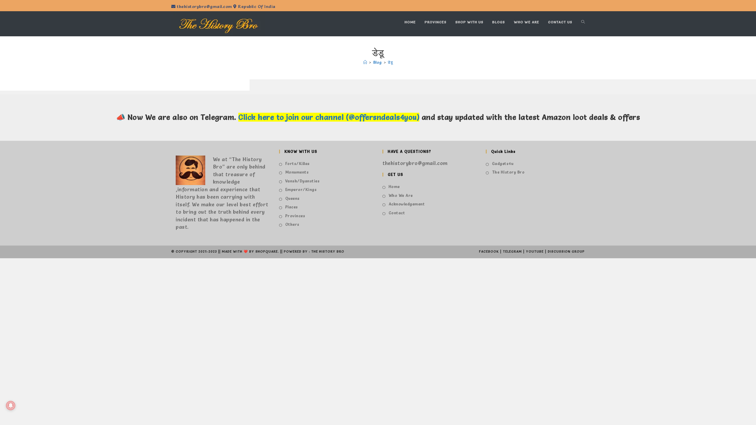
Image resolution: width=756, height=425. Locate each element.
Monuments (297, 172)
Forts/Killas (297, 163)
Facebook (489, 251)
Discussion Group (566, 251)
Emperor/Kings (301, 189)
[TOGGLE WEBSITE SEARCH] (583, 22)
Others (292, 224)
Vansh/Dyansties (302, 181)
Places (291, 207)
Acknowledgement (407, 204)
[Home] (365, 62)
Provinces (295, 215)
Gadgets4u (502, 163)
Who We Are (401, 195)
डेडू (390, 62)
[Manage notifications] (10, 405)
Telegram (512, 251)
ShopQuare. (267, 251)
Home (394, 186)
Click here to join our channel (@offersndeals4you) (328, 117)
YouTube (535, 251)
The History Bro (508, 172)
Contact (397, 212)
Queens (292, 198)
